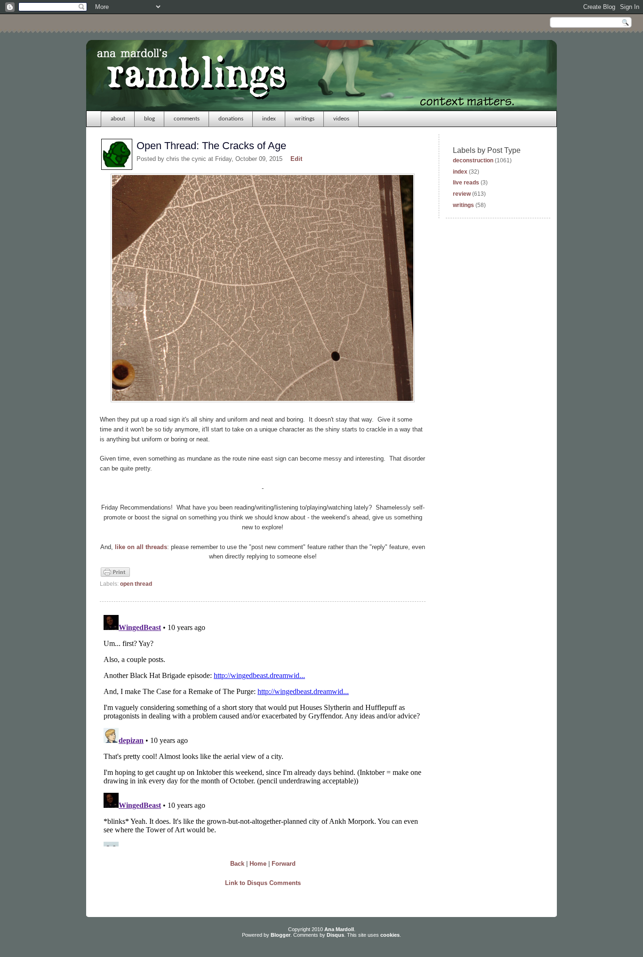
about (118, 119)
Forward (284, 863)
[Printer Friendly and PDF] (115, 576)
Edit (296, 158)
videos (341, 119)
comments (187, 119)
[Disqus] (263, 728)
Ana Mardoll (339, 929)
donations (230, 119)
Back (237, 863)
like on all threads (141, 546)
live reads (466, 182)
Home (257, 863)
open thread (136, 584)
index (269, 119)
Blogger (280, 935)
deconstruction (473, 160)
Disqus (335, 935)
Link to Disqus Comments (263, 882)
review (462, 194)
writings (304, 119)
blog (149, 119)
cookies (390, 935)
